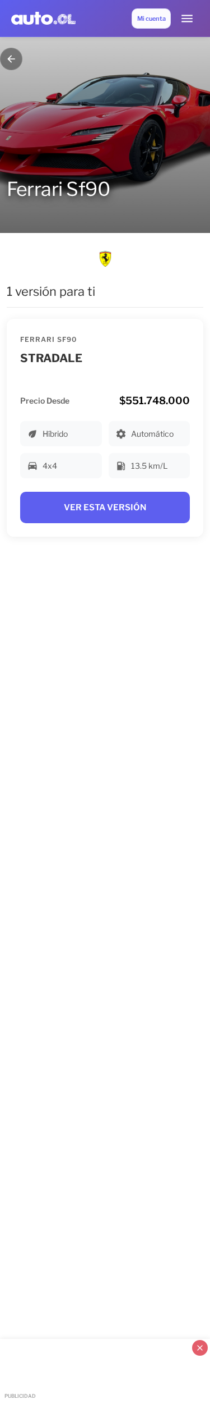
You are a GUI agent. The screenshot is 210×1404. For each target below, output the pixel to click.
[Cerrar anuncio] (200, 1348)
